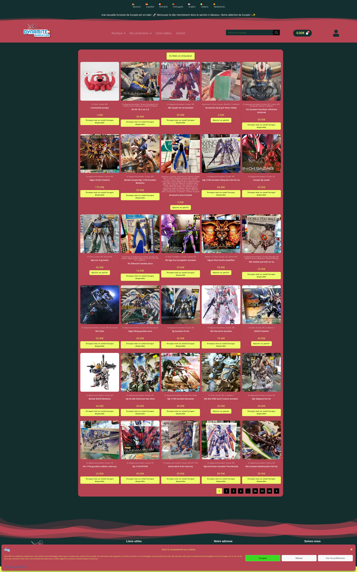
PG (194, 185)
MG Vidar (99, 331)
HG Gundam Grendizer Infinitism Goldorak (261, 111)
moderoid (189, 183)
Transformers (171, 191)
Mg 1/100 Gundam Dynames (180, 398)
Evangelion (178, 178)
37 (262, 491)
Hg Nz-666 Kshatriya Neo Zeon (140, 398)
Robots (261, 106)
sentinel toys (180, 190)
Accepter (263, 558)
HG (268, 104)
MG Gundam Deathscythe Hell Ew (262, 466)
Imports (194, 180)
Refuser (299, 558)
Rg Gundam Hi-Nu (180, 331)
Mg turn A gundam (100, 260)
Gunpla (101, 104)
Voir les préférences (335, 558)
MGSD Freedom (261, 331)
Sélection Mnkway (150, 106)
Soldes (194, 395)
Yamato (189, 191)
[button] (351, 549)
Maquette (271, 256)
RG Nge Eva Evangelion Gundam (180, 260)
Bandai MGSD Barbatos (100, 398)
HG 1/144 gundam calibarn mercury (100, 466)
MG (106, 104)
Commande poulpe (100, 107)
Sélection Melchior (191, 188)
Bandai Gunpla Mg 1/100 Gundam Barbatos (140, 181)
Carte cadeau (164, 33)
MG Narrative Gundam (221, 331)
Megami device (182, 181)
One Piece (181, 185)
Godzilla (194, 178)
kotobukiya (166, 181)
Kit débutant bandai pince (140, 263)
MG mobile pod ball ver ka (261, 261)
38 (269, 491)
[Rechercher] (276, 32)
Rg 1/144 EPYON (140, 466)
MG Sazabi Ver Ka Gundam (180, 107)
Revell (171, 186)
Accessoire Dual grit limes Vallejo (221, 107)
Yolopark (196, 191)
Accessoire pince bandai (180, 195)
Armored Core (182, 176)
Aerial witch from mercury (180, 466)
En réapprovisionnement (130, 104)
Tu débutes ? (235, 104)
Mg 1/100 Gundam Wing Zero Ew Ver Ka (221, 180)
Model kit (227, 104)
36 (255, 491)
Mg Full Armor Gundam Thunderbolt (221, 466)
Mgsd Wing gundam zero (140, 331)
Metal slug (171, 183)
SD (184, 186)
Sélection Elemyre (178, 188)
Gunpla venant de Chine (178, 180)
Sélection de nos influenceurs (133, 106)
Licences (273, 104)
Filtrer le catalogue (180, 56)
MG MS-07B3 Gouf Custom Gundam (221, 398)
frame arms (187, 178)
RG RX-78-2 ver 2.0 (140, 109)
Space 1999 (190, 190)
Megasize (191, 181)
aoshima (173, 176)
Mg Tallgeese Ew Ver (261, 398)
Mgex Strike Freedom (100, 180)
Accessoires (206, 104)
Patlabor (189, 185)
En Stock (95, 104)
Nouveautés (151, 104)
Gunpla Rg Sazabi (261, 180)
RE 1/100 (152, 258)
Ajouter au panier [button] (221, 120)
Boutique (117, 33)
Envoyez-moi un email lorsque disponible (100, 121)
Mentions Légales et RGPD (16, 566)
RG (157, 104)
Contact (180, 33)
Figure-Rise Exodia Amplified (221, 260)
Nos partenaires (139, 33)
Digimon (191, 176)
